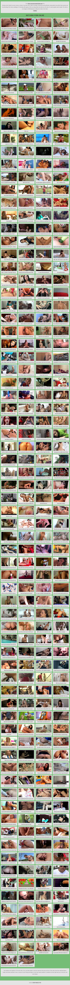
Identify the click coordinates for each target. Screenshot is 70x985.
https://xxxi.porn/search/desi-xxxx (35, 3)
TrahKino (35, 10)
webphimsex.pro (37, 982)
